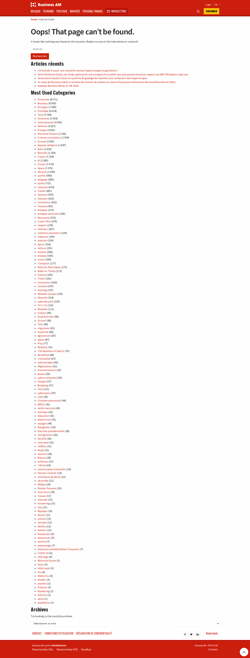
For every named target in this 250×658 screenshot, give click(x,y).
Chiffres (42, 446)
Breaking (43, 385)
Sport (41, 244)
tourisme (43, 332)
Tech (40, 114)
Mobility (42, 347)
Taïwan (42, 496)
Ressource (43, 217)
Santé (41, 183)
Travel (41, 278)
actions (42, 252)
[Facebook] (185, 633)
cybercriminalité (47, 377)
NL (217, 4)
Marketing (44, 591)
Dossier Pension (47, 488)
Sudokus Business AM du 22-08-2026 (58, 85)
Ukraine (42, 172)
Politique (61, 11)
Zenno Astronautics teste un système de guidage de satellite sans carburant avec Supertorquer (92, 78)
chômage (43, 556)
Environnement (47, 370)
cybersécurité (45, 301)
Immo (41, 259)
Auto (40, 149)
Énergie (42, 130)
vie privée (43, 480)
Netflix (42, 526)
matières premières (49, 233)
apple (41, 339)
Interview (43, 442)
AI (39, 160)
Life (40, 507)
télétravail (44, 568)
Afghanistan (45, 366)
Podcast (42, 587)
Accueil (34, 19)
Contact (37, 633)
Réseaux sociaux (47, 293)
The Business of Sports (51, 351)
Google (42, 381)
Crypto (42, 156)
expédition (44, 602)
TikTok (42, 465)
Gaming (42, 290)
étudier (42, 579)
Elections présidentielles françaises (58, 549)
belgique (43, 179)
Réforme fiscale (47, 560)
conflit (42, 175)
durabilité (43, 355)
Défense (42, 126)
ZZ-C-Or (42, 305)
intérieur (43, 229)
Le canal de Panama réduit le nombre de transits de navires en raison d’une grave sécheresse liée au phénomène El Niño (107, 82)
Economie (43, 118)
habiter (42, 530)
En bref (42, 320)
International (46, 122)
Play (40, 343)
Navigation (44, 427)
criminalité (44, 358)
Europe (42, 141)
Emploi (42, 313)
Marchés (75, 11)
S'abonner (211, 11)
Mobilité (42, 309)
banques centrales (48, 213)
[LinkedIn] (198, 633)
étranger (43, 107)
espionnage (44, 545)
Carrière (42, 286)
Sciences (42, 198)
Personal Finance (93, 11)
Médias (42, 484)
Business (43, 103)
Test (40, 324)
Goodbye (86, 649)
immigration (45, 435)
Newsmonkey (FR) (67, 649)
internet (42, 499)
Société (42, 438)
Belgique (35, 11)
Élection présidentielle (51, 431)
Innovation (44, 282)
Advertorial (44, 419)
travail (41, 191)
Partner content (47, 473)
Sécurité (42, 297)
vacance (42, 454)
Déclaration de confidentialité (94, 633)
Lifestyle (43, 187)
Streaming (44, 503)
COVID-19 (43, 553)
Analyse (42, 255)
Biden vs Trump (46, 271)
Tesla (41, 389)
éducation (43, 415)
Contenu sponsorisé (49, 400)
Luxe (40, 396)
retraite (42, 522)
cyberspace (44, 393)
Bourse (42, 457)
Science (42, 274)
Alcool (41, 515)
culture (42, 518)
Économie (48, 11)
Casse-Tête (44, 221)
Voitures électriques (49, 267)
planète (42, 583)
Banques (42, 210)
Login (208, 4)
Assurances (44, 537)
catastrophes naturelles (52, 469)
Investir (42, 225)
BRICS (41, 404)
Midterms (43, 576)
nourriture (44, 492)
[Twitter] (191, 633)
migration (43, 328)
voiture (42, 248)
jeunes (41, 374)
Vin (39, 572)
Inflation (43, 461)
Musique (42, 511)
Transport (43, 263)
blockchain (44, 534)
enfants (42, 595)
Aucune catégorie (48, 145)
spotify (42, 541)
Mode (41, 450)
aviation (42, 240)
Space (41, 168)
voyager (42, 423)
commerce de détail (49, 477)
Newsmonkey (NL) (42, 649)
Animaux (43, 412)
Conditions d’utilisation (59, 633)
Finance (42, 206)
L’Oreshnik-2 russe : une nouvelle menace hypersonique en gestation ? (78, 70)
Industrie (43, 236)
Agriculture (44, 335)
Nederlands (212, 633)
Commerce (44, 202)
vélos (41, 599)
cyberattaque (45, 362)
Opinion (42, 194)
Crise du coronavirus (49, 137)
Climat (42, 164)
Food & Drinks (46, 316)
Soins (41, 564)
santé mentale (46, 408)
